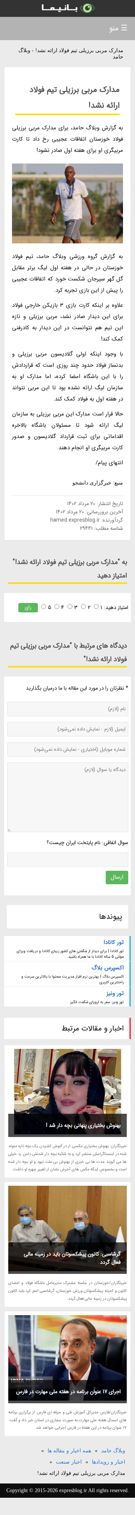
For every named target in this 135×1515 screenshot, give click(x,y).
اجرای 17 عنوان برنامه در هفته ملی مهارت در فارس (68, 1392)
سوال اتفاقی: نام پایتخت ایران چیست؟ (87, 842)
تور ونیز (115, 993)
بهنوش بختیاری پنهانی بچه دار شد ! (83, 1125)
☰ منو (118, 28)
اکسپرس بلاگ (108, 967)
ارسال (117, 877)
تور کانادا (114, 942)
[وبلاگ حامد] (67, 8)
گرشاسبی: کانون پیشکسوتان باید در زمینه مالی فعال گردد (72, 1258)
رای (28, 607)
